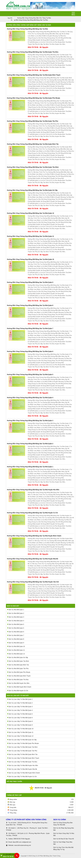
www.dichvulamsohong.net (22, 845)
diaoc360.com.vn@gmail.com (22, 842)
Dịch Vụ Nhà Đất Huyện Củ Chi (18, 690)
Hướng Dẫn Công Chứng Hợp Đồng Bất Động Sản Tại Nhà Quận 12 (30, 213)
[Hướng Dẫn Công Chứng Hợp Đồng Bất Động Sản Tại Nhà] (17, 36)
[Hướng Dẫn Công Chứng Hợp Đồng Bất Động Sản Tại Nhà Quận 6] (17, 358)
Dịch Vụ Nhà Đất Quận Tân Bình (19, 661)
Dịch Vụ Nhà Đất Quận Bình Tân (19, 665)
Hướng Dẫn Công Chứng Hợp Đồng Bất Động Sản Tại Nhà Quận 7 (30, 328)
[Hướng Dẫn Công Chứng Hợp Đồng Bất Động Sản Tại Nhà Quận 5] (17, 381)
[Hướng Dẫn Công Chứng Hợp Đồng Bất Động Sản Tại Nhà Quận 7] (17, 335)
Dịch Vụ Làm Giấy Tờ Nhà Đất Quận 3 (21, 706)
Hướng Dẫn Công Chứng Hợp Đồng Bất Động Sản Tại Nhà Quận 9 (30, 282)
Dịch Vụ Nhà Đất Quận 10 (17, 646)
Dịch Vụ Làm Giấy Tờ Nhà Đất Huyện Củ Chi (23, 776)
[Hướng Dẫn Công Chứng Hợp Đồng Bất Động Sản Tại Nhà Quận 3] (17, 427)
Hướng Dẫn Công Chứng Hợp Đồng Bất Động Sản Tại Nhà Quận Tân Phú (32, 121)
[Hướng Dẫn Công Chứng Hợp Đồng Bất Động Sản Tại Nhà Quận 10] (17, 266)
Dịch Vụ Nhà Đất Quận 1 (16, 609)
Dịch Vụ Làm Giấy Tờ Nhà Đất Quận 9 (21, 725)
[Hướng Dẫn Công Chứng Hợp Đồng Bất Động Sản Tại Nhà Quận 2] (17, 450)
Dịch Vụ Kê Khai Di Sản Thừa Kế (63, 839)
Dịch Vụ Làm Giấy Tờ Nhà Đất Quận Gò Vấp (23, 739)
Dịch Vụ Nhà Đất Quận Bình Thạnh (20, 676)
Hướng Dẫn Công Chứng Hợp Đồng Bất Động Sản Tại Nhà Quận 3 (30, 420)
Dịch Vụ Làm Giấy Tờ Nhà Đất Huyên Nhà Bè (23, 769)
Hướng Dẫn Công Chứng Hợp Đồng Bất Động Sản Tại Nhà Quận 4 (30, 397)
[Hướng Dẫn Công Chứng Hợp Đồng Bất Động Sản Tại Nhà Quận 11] (17, 243)
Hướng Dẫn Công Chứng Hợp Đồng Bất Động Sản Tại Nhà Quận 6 (30, 351)
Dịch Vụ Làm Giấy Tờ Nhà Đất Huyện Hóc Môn (23, 765)
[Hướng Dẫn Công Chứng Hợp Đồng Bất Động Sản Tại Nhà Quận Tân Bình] (17, 174)
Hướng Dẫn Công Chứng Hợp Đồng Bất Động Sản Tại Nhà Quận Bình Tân (33, 144)
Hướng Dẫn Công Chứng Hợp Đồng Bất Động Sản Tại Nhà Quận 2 (30, 443)
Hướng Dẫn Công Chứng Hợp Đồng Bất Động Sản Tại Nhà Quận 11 (30, 236)
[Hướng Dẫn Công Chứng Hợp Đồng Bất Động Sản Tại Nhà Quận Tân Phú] (17, 128)
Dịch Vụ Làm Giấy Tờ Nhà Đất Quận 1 (21, 699)
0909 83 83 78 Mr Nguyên (22, 839)
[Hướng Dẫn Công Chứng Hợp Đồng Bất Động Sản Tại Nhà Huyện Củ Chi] (17, 520)
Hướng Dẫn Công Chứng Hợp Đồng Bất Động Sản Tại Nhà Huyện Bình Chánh (34, 536)
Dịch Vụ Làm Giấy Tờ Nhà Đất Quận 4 (21, 710)
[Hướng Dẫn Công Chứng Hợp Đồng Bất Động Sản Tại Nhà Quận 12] (17, 220)
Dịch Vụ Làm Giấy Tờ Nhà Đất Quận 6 (21, 717)
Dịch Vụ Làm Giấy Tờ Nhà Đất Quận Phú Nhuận (24, 743)
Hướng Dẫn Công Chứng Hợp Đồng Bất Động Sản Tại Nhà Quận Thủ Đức (32, 52)
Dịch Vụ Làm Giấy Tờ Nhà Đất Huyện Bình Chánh (24, 773)
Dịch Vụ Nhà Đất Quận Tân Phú (19, 668)
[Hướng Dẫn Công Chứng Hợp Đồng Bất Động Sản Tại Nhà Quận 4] (17, 404)
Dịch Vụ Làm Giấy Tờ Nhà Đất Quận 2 (21, 703)
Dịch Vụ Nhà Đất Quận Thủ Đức (19, 679)
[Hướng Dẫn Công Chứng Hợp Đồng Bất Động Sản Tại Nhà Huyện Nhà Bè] (17, 566)
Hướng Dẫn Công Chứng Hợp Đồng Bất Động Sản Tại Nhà (27, 29)
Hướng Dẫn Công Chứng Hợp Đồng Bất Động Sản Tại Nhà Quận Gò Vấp (32, 190)
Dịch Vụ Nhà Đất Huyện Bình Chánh (20, 687)
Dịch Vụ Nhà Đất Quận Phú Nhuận (19, 672)
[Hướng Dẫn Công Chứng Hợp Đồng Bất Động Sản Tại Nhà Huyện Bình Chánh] (17, 542)
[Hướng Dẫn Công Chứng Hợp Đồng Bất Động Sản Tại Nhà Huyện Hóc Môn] (17, 496)
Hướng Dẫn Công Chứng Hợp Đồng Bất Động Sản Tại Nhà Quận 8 (30, 305)
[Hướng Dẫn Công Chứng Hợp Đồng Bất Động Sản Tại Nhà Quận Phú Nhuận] (17, 105)
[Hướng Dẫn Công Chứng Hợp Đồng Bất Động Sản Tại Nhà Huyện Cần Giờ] (17, 589)
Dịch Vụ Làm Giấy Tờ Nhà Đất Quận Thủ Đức (23, 762)
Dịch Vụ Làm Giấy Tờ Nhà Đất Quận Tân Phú (23, 750)
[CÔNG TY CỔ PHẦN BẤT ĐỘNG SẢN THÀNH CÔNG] (18, 6)
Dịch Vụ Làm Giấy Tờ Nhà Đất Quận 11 (21, 732)
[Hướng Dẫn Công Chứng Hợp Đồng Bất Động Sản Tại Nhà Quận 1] (17, 473)
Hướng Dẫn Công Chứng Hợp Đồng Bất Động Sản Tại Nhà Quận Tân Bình (33, 167)
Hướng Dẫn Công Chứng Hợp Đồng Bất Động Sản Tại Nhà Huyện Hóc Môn (33, 489)
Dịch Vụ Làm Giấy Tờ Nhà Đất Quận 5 (21, 714)
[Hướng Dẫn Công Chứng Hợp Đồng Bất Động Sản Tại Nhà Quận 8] (17, 312)
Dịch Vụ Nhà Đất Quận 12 (17, 654)
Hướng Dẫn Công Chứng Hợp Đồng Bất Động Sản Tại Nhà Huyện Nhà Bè (32, 559)
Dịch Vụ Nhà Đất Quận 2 (16, 613)
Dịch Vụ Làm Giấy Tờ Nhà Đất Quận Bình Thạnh (24, 758)
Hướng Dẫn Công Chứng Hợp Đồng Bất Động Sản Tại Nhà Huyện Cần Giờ (33, 582)
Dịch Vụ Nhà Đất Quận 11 (17, 650)
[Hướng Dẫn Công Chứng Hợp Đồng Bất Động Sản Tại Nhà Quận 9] (17, 289)
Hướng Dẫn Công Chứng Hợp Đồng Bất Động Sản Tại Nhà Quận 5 (30, 374)
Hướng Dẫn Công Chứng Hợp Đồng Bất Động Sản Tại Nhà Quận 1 (30, 466)
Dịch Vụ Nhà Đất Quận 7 (16, 635)
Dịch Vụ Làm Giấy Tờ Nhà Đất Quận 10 (21, 728)
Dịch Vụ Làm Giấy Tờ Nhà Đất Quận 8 (21, 721)
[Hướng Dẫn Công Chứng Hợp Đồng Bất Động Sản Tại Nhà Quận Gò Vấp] (17, 197)
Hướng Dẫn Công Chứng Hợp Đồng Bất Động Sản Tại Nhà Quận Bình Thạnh (33, 75)
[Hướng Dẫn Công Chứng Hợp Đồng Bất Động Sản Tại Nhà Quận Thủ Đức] (17, 59)
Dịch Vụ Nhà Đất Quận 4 (16, 620)
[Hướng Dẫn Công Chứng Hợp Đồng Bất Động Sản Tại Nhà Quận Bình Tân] (17, 151)
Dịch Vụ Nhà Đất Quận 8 (16, 639)
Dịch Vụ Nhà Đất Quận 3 (16, 617)
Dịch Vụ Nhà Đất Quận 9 (16, 643)
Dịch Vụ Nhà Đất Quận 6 (16, 631)
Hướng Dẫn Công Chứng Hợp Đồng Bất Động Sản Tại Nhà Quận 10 (30, 259)
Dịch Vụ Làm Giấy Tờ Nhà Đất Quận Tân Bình (23, 747)
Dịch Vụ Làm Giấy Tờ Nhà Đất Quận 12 (21, 736)
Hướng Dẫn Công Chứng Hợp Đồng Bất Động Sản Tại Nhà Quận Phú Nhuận (33, 98)
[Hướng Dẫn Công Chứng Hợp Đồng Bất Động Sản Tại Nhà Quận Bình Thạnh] (17, 82)
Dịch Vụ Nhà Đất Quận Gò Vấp (18, 657)
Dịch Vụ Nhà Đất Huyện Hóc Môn (19, 683)
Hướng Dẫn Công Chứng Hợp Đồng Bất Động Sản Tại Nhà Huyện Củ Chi (32, 513)
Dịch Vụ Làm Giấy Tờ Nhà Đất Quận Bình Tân (23, 754)
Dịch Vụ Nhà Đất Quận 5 (16, 624)
